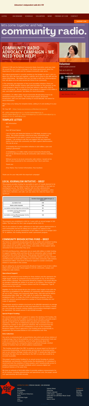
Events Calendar (52, 392)
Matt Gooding (17, 59)
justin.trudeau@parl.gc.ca (47, 114)
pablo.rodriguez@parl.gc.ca (14, 113)
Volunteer (40, 16)
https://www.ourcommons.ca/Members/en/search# (29, 109)
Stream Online (34, 385)
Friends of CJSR (61, 16)
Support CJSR (81, 21)
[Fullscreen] (86, 89)
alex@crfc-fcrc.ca (8, 116)
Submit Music (51, 389)
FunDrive (50, 397)
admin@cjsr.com (20, 116)
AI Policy (20, 392)
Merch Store (51, 399)
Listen (4, 16)
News (50, 16)
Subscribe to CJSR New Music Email (58, 396)
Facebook (81, 2)
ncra (75, 94)
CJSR (6, 6)
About (19, 389)
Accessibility (21, 390)
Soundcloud (77, 2)
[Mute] (84, 89)
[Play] (61, 89)
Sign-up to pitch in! (65, 70)
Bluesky (78, 392)
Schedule (29, 16)
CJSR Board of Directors (25, 394)
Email (73, 2)
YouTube (79, 396)
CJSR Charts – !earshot (54, 394)
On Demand (17, 16)
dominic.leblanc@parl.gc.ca (11, 114)
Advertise (50, 390)
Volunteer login (22, 397)
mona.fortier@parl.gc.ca (30, 114)
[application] (74, 82)
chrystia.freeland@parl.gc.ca (33, 113)
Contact (74, 16)
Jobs (18, 399)
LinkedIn (79, 394)
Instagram (85, 2)
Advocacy (67, 94)
